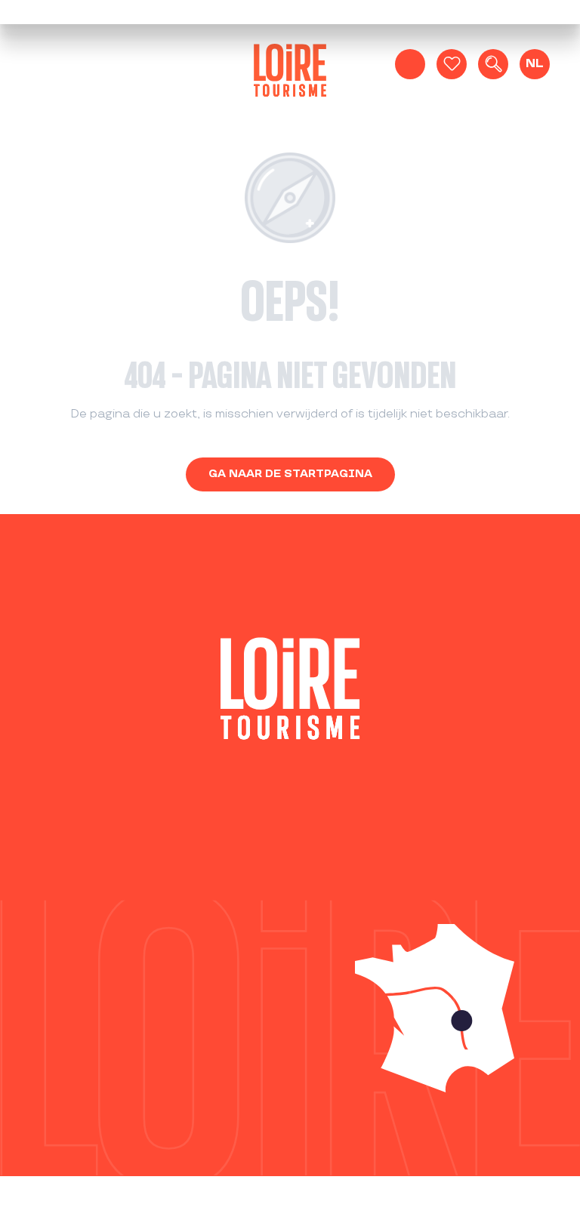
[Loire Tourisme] (290, 73)
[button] (493, 64)
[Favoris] (452, 64)
